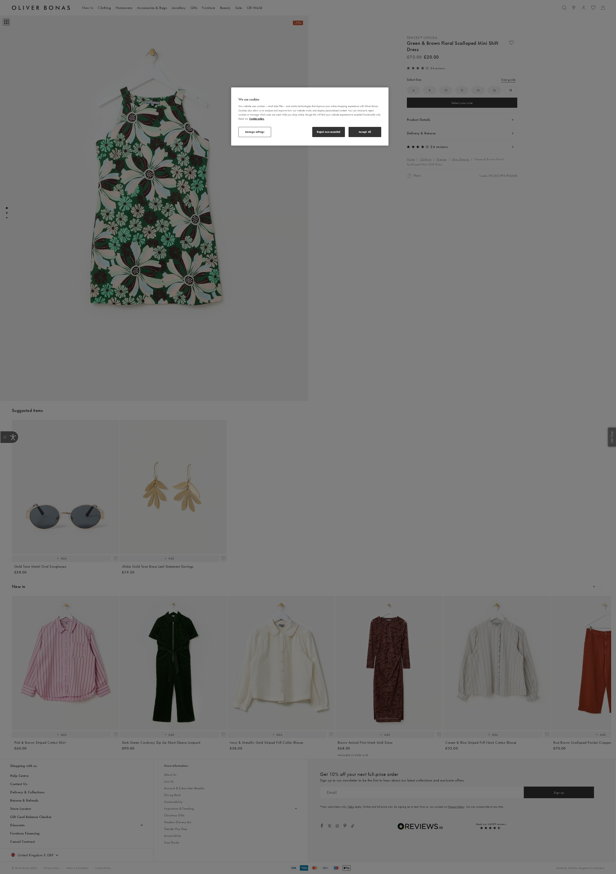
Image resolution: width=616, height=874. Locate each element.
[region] (309, 116)
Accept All (365, 131)
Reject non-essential (328, 131)
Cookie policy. (257, 118)
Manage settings (255, 131)
